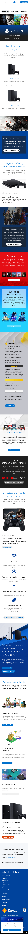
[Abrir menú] (1, 2)
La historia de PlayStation (7, 889)
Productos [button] (4, 893)
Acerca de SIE (5, 880)
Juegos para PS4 (15, 11)
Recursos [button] (4, 902)
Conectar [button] (4, 905)
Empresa (4, 887)
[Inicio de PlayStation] (14, 2)
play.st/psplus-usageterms (11, 857)
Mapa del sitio (24, 928)
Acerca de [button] (4, 878)
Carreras (4, 882)
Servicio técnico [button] (6, 899)
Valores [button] (4, 896)
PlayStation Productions (7, 886)
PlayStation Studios (6, 884)
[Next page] (26, 11)
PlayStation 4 (5, 11)
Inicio (3, 875)
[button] (8, 671)
